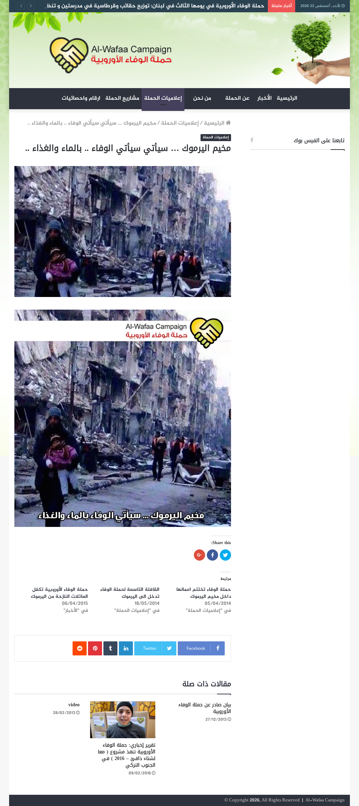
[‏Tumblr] (110, 648)
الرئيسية (287, 98)
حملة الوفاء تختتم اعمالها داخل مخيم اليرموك (203, 593)
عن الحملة (237, 98)
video (74, 704)
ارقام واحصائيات (81, 98)
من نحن (202, 98)
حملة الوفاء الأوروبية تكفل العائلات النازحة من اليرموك (59, 593)
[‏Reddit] (80, 648)
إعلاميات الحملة (163, 98)
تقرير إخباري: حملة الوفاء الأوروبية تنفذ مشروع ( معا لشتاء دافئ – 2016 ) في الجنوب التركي (126, 755)
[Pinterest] (95, 648)
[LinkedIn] (126, 648)
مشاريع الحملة (122, 98)
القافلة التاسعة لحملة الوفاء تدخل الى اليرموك (130, 593)
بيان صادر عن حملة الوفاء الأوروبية (204, 708)
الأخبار (264, 98)
